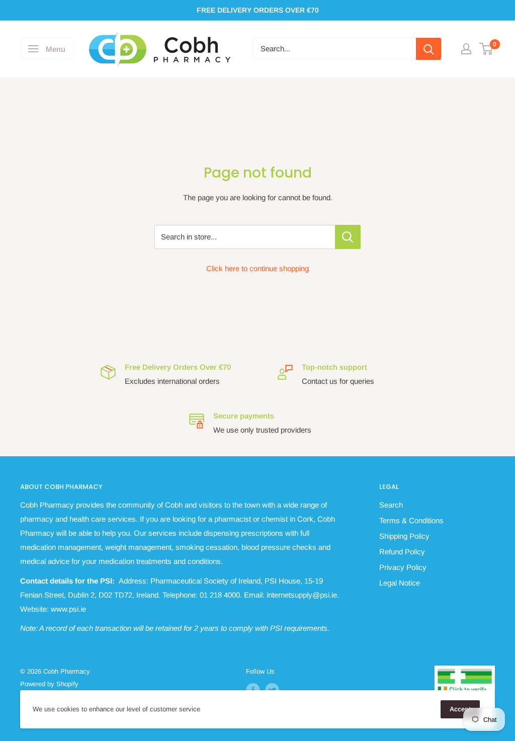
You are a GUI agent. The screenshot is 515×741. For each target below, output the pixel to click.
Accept (460, 709)
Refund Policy (402, 551)
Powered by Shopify (49, 684)
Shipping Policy (404, 536)
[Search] (428, 49)
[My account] (466, 48)
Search (391, 505)
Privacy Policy (402, 567)
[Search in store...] (348, 237)
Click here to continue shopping (257, 268)
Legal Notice (399, 583)
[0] (486, 49)
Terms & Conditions (411, 520)
